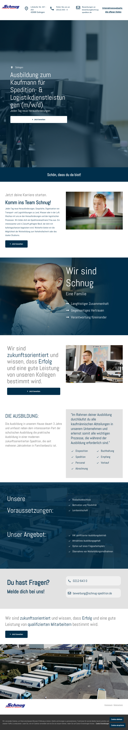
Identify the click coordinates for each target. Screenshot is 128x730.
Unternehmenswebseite (112, 8)
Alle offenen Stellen (113, 11)
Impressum (108, 705)
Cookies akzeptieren (117, 725)
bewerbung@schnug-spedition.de (92, 593)
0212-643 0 (80, 581)
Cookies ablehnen (116, 719)
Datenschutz (118, 705)
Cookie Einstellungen (102, 723)
